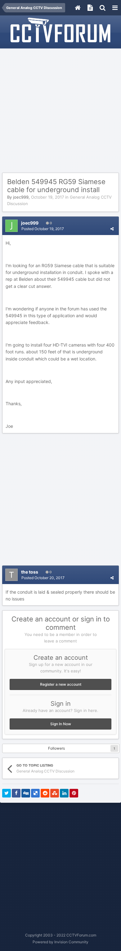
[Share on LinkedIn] (64, 793)
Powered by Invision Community (60, 942)
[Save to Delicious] (35, 793)
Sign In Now (60, 724)
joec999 (21, 197)
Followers (56, 748)
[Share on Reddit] (45, 793)
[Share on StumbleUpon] (54, 793)
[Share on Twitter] (6, 793)
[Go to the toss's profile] (11, 575)
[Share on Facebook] (16, 793)
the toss (29, 571)
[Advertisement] (60, 111)
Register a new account (60, 684)
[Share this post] (112, 228)
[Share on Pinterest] (73, 793)
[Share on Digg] (25, 793)
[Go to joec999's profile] (11, 226)
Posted (42, 228)
